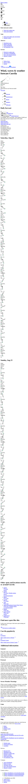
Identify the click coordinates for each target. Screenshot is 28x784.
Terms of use (7, 61)
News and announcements (10, 54)
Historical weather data (9, 52)
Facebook (13, 67)
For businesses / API (8, 47)
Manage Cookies (8, 56)
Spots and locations (8, 31)
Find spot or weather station (8, 628)
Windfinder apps (7, 43)
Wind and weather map (9, 30)
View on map (6, 67)
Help (6, 22)
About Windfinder (8, 45)
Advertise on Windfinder (9, 53)
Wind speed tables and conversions (12, 36)
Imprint (5, 63)
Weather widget (7, 38)
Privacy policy (7, 62)
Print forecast (6, 116)
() (5, 122)
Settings (8, 25)
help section (17, 723)
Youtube (21, 775)
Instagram (21, 774)
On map (3, 90)
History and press (8, 44)
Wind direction (4, 121)
